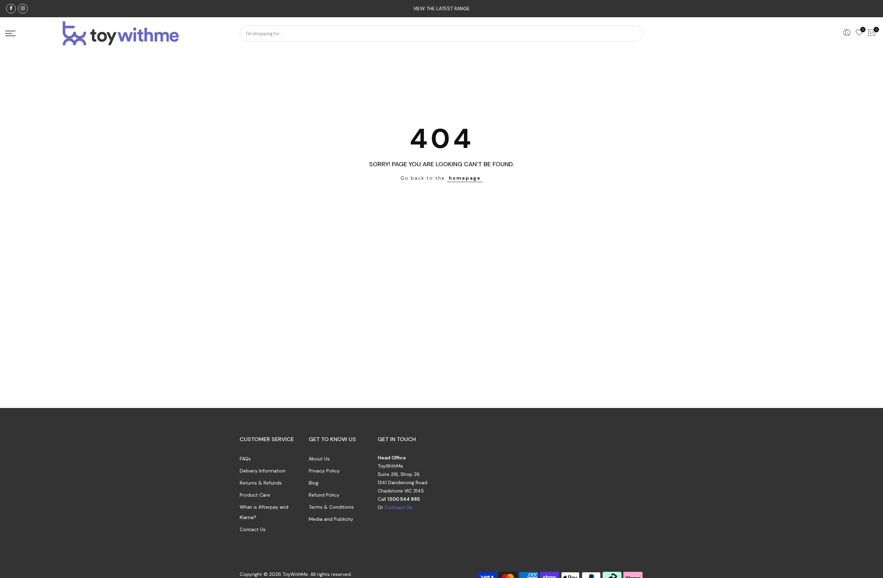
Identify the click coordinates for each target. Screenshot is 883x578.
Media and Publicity (331, 519)
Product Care (255, 495)
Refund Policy (324, 495)
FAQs (245, 459)
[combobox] (441, 33)
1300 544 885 (403, 499)
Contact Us (253, 529)
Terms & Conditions (331, 507)
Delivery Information (263, 471)
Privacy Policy (324, 471)
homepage (465, 178)
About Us (319, 459)
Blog (313, 483)
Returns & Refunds (261, 483)
